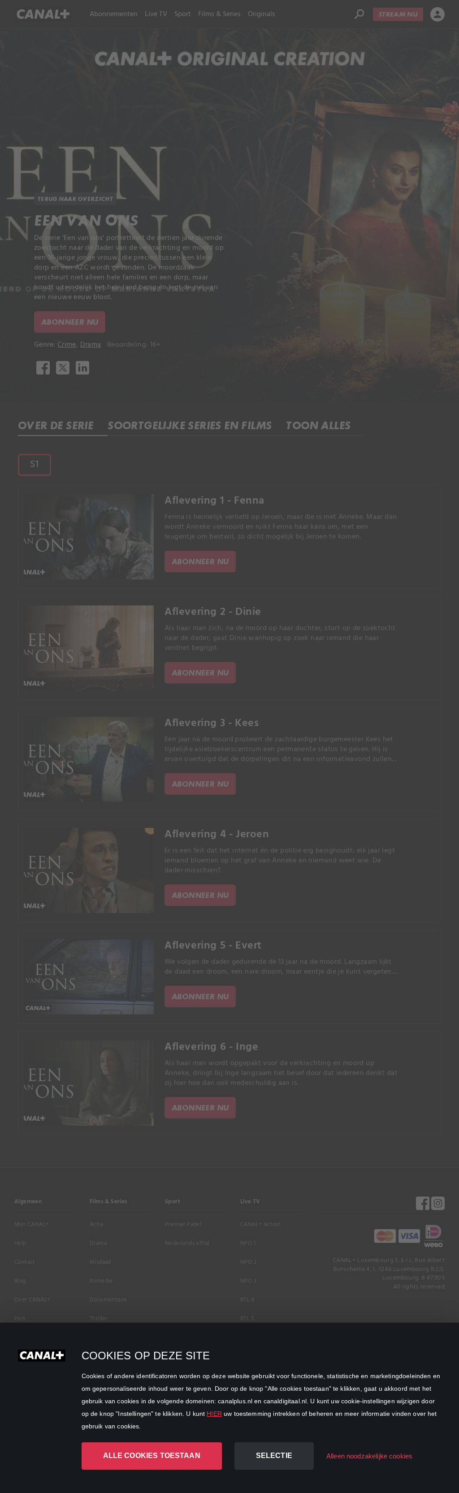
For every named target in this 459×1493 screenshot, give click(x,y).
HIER (214, 1413)
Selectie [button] (274, 1455)
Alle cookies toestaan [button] (151, 1455)
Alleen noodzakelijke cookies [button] (369, 1456)
